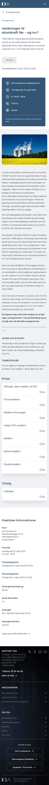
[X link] (29, 652)
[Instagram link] (45, 652)
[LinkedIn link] (40, 652)
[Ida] (6, 4)
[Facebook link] (35, 652)
